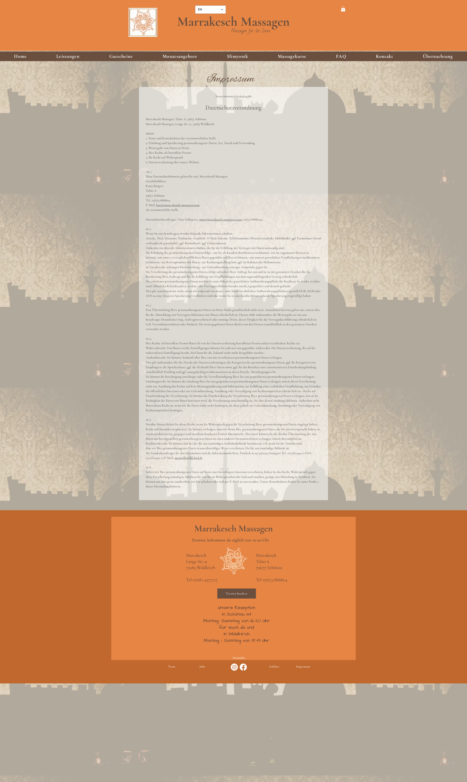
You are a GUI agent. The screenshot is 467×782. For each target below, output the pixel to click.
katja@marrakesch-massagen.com (178, 205)
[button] (68, 56)
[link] (343, 9)
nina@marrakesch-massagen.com (220, 219)
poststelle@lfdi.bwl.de (188, 458)
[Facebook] (243, 667)
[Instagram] (234, 667)
